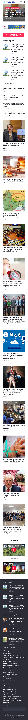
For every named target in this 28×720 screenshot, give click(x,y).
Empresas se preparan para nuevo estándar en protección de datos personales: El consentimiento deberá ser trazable (13, 356)
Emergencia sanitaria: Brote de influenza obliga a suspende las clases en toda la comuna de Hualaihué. (12, 284)
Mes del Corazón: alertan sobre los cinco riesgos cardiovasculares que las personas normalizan (13, 461)
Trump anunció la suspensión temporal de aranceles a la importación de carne (11, 495)
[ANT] (10, 2)
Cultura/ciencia (7, 672)
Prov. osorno (6, 702)
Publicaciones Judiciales (10, 665)
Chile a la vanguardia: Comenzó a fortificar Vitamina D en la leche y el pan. (14, 14)
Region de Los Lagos (9, 691)
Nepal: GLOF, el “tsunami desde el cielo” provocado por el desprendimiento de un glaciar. (13, 105)
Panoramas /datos (8, 681)
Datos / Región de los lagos (10, 698)
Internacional (7, 676)
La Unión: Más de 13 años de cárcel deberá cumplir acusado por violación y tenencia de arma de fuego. (13, 88)
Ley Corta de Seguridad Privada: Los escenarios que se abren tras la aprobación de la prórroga (14, 113)
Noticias (5, 670)
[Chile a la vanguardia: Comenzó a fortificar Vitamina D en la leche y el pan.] (5, 630)
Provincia (5, 687)
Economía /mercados (9, 674)
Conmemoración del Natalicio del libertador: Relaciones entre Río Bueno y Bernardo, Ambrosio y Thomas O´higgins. (13, 391)
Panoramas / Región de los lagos (12, 700)
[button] (21, 2)
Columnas (6, 683)
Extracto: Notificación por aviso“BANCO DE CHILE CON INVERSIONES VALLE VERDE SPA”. (17, 48)
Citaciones (6, 653)
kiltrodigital (14, 717)
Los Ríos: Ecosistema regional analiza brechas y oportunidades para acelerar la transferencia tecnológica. (12, 530)
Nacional (5, 678)
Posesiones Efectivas (9, 663)
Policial (5, 685)
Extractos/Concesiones (9, 655)
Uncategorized (7, 705)
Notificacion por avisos (9, 661)
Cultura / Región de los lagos (11, 696)
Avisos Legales (7, 651)
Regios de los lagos (8, 694)
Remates (5, 668)
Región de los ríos (8, 689)
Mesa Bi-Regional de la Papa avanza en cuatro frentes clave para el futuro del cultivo (14, 427)
